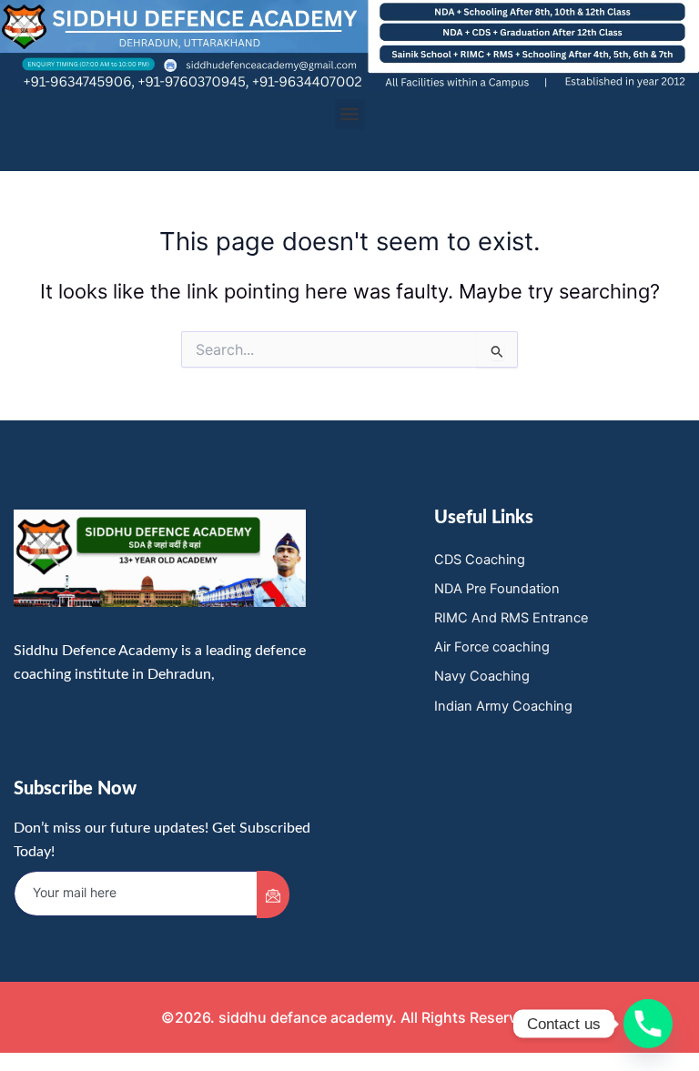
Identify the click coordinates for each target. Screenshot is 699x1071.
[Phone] (648, 1023)
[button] (350, 114)
